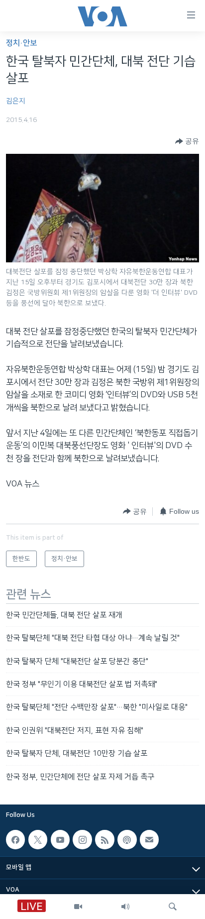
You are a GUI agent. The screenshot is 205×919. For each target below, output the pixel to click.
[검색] (173, 906)
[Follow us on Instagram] (82, 839)
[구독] (149, 839)
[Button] (187, 141)
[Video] (78, 906)
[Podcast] (126, 839)
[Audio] (125, 906)
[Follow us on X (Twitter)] (37, 839)
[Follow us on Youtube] (60, 839)
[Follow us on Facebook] (15, 839)
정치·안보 (21, 43)
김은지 (15, 101)
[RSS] (104, 839)
